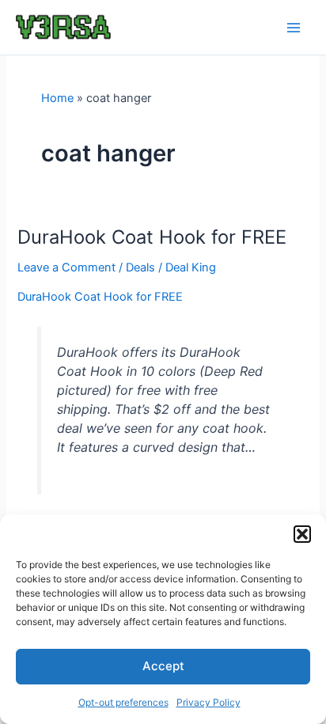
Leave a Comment (66, 267)
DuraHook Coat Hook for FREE (151, 237)
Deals (140, 267)
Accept (163, 665)
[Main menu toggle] (293, 27)
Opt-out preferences (123, 702)
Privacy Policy (208, 702)
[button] (302, 534)
